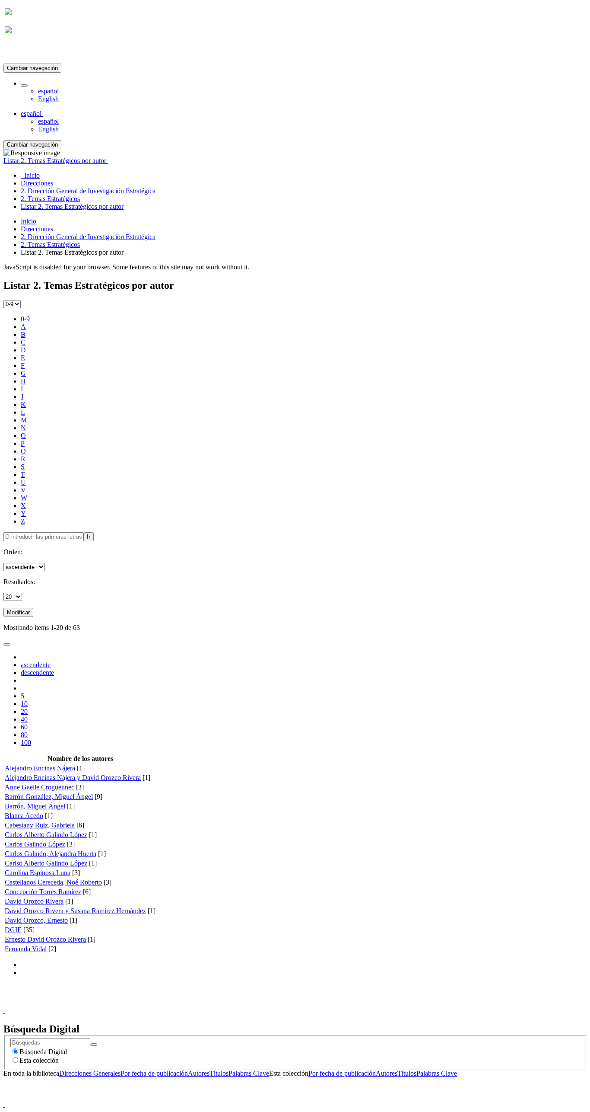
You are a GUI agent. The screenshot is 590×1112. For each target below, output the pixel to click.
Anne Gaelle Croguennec (39, 787)
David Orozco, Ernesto (36, 920)
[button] (24, 85)
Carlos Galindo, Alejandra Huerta (50, 853)
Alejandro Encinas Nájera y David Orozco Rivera (73, 777)
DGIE (13, 929)
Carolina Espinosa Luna (37, 872)
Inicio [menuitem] (30, 175)
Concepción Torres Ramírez (43, 891)
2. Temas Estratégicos (50, 244)
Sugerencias (309, 1003)
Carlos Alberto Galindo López (46, 834)
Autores (198, 1073)
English (48, 98)
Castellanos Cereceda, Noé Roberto (53, 882)
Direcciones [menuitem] (37, 183)
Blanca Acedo (24, 815)
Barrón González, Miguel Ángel (49, 796)
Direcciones (37, 229)
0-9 (25, 319)
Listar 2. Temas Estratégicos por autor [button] (55, 160)
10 (24, 703)
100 (26, 742)
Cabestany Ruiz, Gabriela (40, 825)
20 (24, 711)
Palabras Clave (248, 1073)
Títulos (218, 1073)
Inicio (28, 221)
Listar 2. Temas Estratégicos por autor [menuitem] (72, 206)
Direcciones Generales (90, 1073)
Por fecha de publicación (154, 1073)
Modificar (18, 612)
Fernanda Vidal (26, 948)
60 (24, 727)
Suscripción (21, 51)
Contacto (276, 1003)
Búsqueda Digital (43, 1051)
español (48, 91)
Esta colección (39, 1060)
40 (24, 719)
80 (24, 734)
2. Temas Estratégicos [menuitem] (50, 198)
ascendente (36, 664)
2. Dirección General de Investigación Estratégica (88, 236)
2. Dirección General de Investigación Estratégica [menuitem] (88, 191)
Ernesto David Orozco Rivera (45, 939)
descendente (37, 672)
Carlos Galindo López (35, 844)
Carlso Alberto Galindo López (46, 863)
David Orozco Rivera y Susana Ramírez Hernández (75, 910)
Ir (88, 537)
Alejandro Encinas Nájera (40, 768)
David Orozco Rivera (34, 901)
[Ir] (93, 1044)
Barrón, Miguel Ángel (35, 806)
